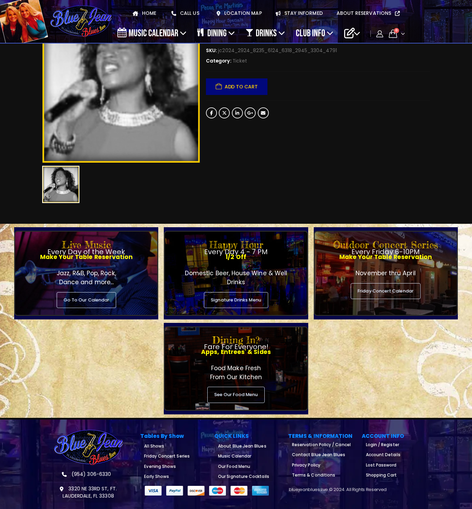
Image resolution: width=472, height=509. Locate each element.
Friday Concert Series (166, 456)
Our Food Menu (234, 466)
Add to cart (241, 86)
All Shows (154, 446)
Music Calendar (153, 33)
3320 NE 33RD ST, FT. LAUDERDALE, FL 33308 (89, 492)
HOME (148, 13)
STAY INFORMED (303, 13)
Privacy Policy (306, 465)
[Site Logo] (81, 21)
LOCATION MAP (242, 13)
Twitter (224, 112)
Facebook (211, 112)
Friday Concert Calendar (386, 291)
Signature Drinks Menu (236, 300)
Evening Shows (160, 466)
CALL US (189, 13)
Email (263, 112)
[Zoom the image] (88, 433)
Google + (250, 112)
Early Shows (156, 476)
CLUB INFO (310, 33)
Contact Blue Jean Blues (319, 455)
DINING (217, 33)
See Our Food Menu (236, 394)
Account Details (383, 455)
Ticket (240, 61)
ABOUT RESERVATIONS (365, 13)
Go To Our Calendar (86, 300)
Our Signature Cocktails (243, 476)
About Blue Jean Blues (242, 446)
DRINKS (266, 33)
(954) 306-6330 (90, 474)
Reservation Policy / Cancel (321, 445)
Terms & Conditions (313, 475)
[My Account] (380, 33)
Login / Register (382, 445)
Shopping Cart (381, 475)
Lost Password (381, 465)
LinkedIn (237, 112)
